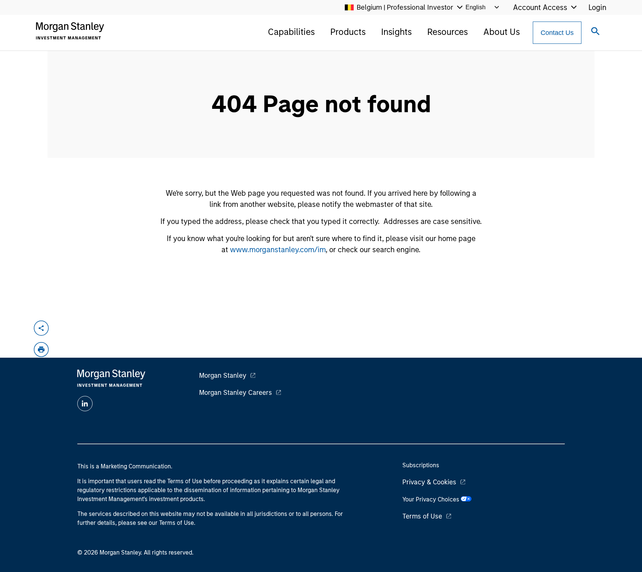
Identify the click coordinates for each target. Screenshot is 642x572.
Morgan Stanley (222, 375)
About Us (501, 31)
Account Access (540, 7)
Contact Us (557, 32)
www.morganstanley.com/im (277, 249)
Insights (396, 31)
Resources (447, 31)
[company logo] (70, 30)
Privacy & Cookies (429, 482)
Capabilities (291, 31)
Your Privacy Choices (431, 499)
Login (597, 7)
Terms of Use (422, 516)
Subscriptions (420, 465)
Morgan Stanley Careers (235, 393)
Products (348, 31)
